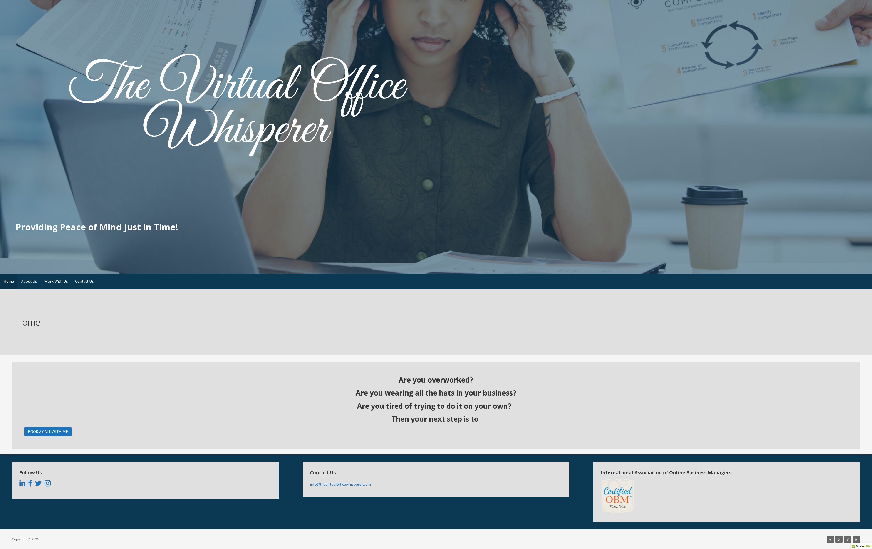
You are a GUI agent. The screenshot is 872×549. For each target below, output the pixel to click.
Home (9, 281)
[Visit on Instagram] (48, 484)
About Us (29, 281)
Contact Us (84, 281)
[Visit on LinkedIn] (22, 484)
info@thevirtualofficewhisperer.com (340, 484)
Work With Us (56, 281)
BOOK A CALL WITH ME (48, 431)
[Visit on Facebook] (30, 484)
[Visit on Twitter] (38, 484)
